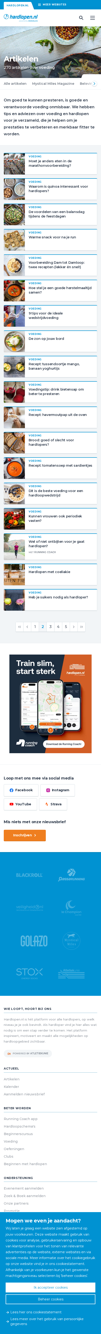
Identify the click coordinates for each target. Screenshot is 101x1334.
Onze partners (16, 1203)
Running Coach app (21, 1119)
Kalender (11, 1087)
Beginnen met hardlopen (25, 1164)
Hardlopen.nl (18, 5)
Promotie (12, 1211)
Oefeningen (14, 1149)
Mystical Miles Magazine (53, 83)
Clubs (8, 1156)
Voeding (11, 1141)
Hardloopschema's (19, 1126)
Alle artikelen (15, 83)
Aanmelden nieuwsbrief (24, 1094)
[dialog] (50, 1273)
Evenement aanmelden (24, 1188)
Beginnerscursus (18, 1134)
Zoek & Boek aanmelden (25, 1196)
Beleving (87, 83)
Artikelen (11, 1079)
